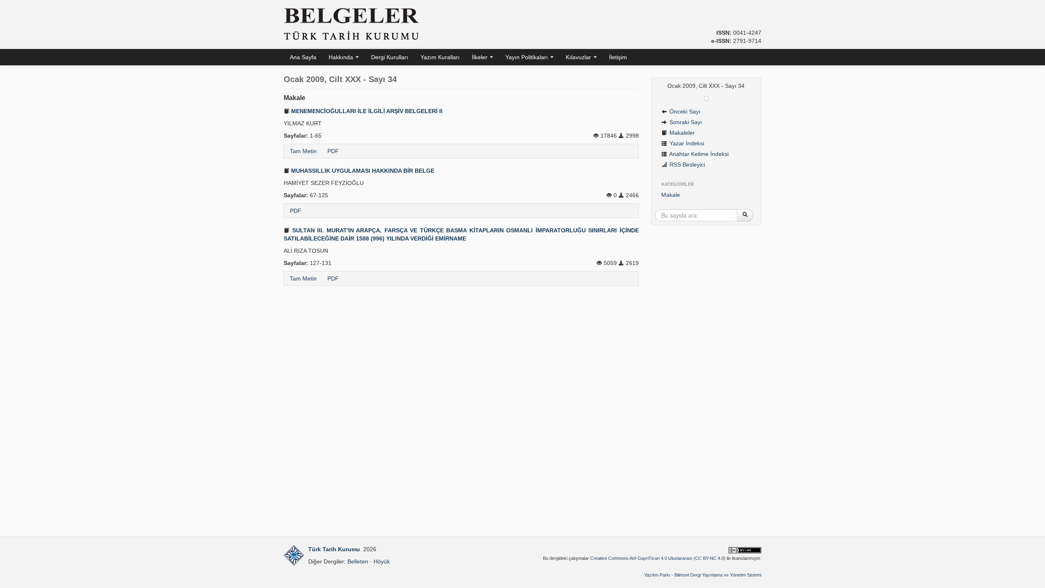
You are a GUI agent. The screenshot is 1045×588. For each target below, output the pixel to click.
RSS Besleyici (686, 164)
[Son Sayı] (706, 98)
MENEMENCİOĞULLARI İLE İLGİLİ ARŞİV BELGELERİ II (365, 111)
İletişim (618, 57)
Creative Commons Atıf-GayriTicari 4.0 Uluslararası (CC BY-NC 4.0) (657, 558)
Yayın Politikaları (527, 57)
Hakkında (342, 57)
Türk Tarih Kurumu (334, 549)
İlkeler (480, 57)
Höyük (382, 561)
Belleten (357, 561)
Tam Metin (303, 151)
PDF (333, 151)
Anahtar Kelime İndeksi (698, 154)
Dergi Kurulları (389, 57)
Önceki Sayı (684, 111)
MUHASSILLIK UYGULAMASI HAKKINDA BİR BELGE (361, 170)
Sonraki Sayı (685, 122)
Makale (670, 195)
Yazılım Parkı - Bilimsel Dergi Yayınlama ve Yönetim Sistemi (702, 574)
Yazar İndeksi (686, 143)
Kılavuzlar (579, 57)
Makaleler (681, 132)
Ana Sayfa (303, 57)
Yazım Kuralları (440, 57)
